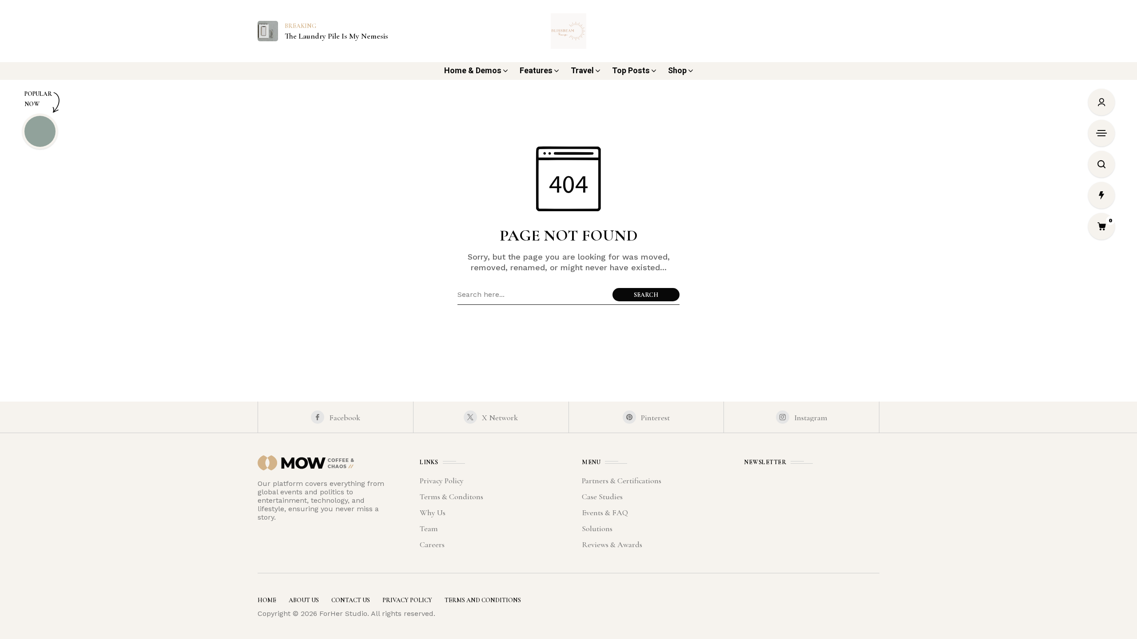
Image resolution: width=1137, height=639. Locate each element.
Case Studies (602, 496)
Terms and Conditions (483, 600)
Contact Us (350, 600)
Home (267, 600)
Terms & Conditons (451, 496)
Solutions (597, 528)
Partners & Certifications (621, 480)
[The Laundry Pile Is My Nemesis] (268, 30)
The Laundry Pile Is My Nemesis (336, 36)
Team (429, 528)
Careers (432, 544)
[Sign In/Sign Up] (1101, 102)
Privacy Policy (442, 480)
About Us (304, 600)
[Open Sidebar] (1101, 133)
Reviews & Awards (612, 544)
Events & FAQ (605, 512)
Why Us (432, 512)
